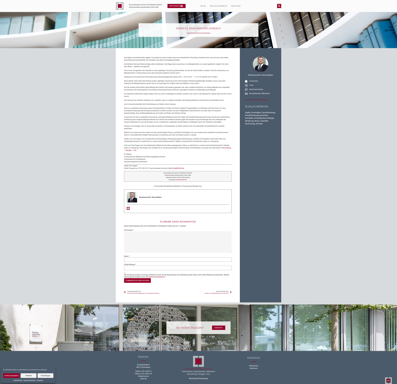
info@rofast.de (143, 376)
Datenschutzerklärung (30, 380)
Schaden (259, 124)
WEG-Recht (266, 93)
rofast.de (143, 379)
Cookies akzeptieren (11, 376)
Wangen (129, 150)
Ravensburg (226, 148)
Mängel (271, 118)
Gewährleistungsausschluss (256, 115)
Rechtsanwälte (218, 6)
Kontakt (236, 6)
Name (127, 256)
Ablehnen (28, 376)
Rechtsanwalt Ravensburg (198, 378)
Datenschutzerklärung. (156, 277)
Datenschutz (253, 366)
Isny (135, 150)
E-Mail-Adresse (130, 264)
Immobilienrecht (255, 93)
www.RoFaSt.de (181, 180)
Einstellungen (45, 376)
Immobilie (249, 118)
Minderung (249, 121)
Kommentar (129, 230)
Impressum (40, 380)
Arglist (247, 112)
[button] (279, 6)
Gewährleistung (268, 112)
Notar (257, 121)
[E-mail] (128, 209)
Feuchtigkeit (256, 112)
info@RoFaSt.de (178, 168)
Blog (203, 6)
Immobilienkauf (260, 118)
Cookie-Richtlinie (18, 380)
